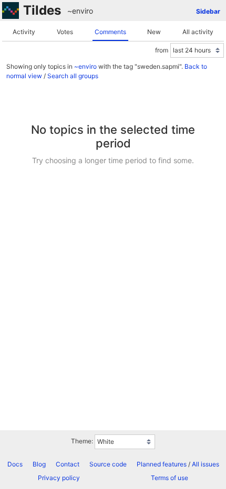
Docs (15, 464)
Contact (67, 464)
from (161, 50)
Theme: (82, 441)
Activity (24, 32)
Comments (110, 32)
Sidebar (208, 11)
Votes (65, 32)
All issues (205, 464)
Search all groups (72, 76)
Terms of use (169, 478)
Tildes (42, 10)
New (154, 32)
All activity (197, 32)
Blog (39, 464)
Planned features (162, 464)
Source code (108, 464)
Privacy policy (59, 478)
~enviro (80, 10)
